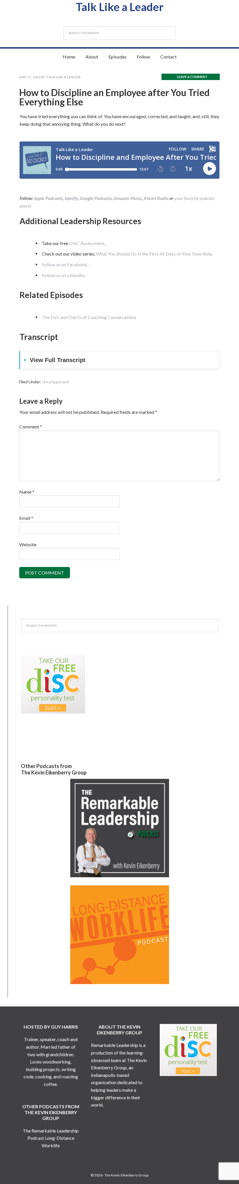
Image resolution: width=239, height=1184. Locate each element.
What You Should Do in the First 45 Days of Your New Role (154, 253)
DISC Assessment (86, 243)
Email (26, 518)
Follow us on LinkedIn (63, 275)
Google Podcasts (96, 198)
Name (26, 491)
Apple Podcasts (48, 198)
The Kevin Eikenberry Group (126, 1175)
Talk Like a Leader (120, 6)
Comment (30, 426)
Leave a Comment (192, 77)
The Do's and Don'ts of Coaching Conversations (89, 317)
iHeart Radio (156, 198)
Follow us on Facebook (64, 264)
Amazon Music (127, 198)
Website (27, 544)
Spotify (71, 198)
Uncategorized (55, 381)
